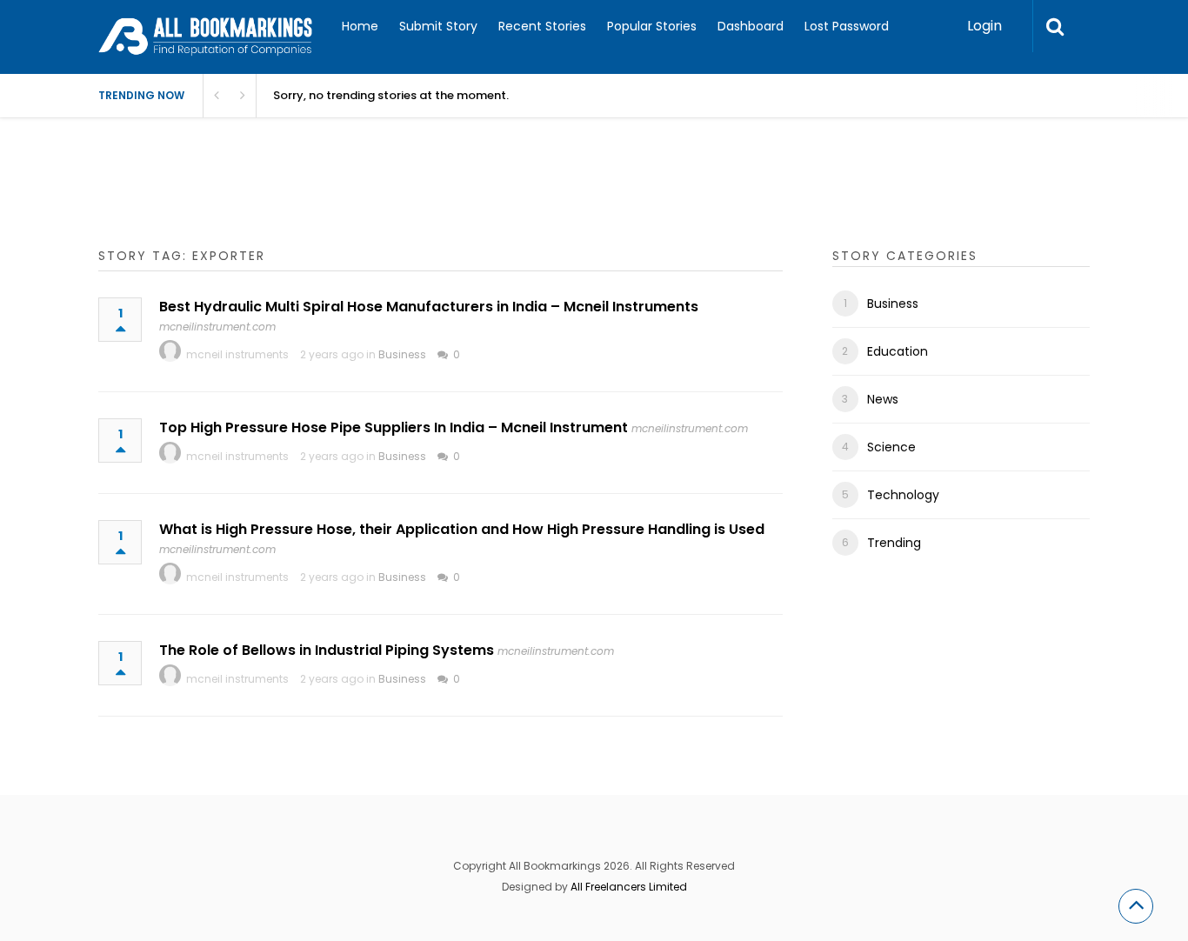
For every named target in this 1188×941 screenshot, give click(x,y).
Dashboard (750, 26)
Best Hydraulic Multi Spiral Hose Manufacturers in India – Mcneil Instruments (428, 307)
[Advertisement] (414, 200)
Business (402, 354)
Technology (903, 495)
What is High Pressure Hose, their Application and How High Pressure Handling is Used (461, 529)
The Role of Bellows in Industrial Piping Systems (326, 650)
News (882, 399)
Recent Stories (542, 26)
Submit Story (438, 26)
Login (984, 26)
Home (360, 26)
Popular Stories (652, 26)
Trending (894, 542)
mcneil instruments (237, 354)
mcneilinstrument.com (217, 326)
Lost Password (846, 26)
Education (897, 351)
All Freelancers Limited (629, 886)
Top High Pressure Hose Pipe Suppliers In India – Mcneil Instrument (393, 427)
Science (891, 447)
